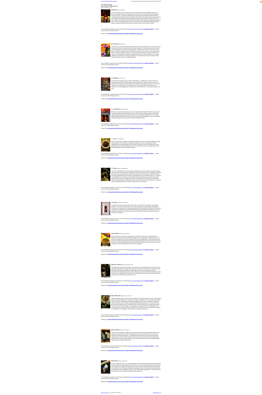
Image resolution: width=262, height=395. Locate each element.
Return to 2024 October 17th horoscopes (109, 1)
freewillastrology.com (157, 392)
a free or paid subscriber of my (142, 29)
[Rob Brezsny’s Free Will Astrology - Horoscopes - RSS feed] (261, 2)
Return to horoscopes (105, 392)
